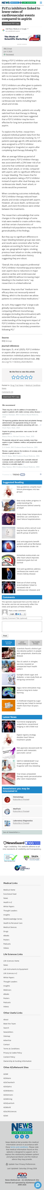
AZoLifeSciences (9, 1111)
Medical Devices (10, 927)
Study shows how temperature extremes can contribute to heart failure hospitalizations (29, 516)
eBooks (6, 935)
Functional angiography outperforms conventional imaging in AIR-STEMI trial (27, 724)
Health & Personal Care (12, 923)
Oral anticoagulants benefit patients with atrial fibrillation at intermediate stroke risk (29, 544)
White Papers (8, 906)
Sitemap (6, 1036)
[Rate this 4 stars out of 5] (26, 377)
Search (6, 1028)
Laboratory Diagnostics (23, 820)
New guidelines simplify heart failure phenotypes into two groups (29, 489)
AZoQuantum (8, 1103)
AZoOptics (7, 1086)
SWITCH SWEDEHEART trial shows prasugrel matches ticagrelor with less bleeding (28, 763)
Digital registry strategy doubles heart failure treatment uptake (26, 737)
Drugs (5, 931)
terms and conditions (19, 1147)
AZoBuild (7, 1107)
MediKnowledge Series (12, 919)
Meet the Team (9, 1024)
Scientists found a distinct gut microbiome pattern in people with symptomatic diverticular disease (29, 652)
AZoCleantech (9, 1082)
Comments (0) (7, 392)
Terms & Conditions (11, 1048)
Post (5, 635)
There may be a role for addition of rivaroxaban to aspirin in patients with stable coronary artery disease (21, 411)
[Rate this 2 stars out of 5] (18, 377)
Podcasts (7, 944)
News (5, 898)
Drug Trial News (17, 385)
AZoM (5, 1074)
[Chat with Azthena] (38, 1185)
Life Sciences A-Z (10, 973)
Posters (6, 940)
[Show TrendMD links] (41, 474)
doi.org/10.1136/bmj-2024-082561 (17, 362)
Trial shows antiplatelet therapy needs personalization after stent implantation (29, 776)
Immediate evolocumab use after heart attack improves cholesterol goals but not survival (28, 559)
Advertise (7, 1040)
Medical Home (9, 890)
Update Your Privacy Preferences (21, 1164)
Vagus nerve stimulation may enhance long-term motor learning (28, 690)
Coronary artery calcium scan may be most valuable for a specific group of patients (29, 530)
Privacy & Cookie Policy (12, 1053)
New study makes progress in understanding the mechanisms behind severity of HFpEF (29, 504)
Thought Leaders (10, 910)
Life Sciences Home (11, 961)
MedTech (17, 809)
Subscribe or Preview (21, 799)
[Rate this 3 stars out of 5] (22, 377)
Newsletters (8, 1032)
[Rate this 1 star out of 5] (13, 377)
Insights (6, 915)
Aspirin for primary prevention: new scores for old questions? (19, 433)
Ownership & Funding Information (17, 1061)
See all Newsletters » (11, 832)
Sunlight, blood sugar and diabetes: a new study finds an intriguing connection (29, 677)
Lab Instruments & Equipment (15, 969)
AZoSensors (8, 1095)
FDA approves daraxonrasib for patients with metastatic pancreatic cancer (29, 750)
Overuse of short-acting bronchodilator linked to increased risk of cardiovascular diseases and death (28, 587)
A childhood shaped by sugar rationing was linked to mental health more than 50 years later (29, 704)
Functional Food (9, 894)
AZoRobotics (8, 1091)
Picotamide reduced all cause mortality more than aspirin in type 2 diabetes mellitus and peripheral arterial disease (22, 442)
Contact (6, 1044)
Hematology (18, 797)
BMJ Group (8, 48)
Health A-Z (7, 902)
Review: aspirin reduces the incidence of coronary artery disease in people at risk (22, 452)
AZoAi (5, 1115)
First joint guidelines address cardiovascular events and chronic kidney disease (29, 571)
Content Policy (9, 1057)
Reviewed (10, 54)
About (5, 1019)
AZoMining (7, 1099)
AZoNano (7, 1078)
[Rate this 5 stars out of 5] (30, 377)
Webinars (7, 990)
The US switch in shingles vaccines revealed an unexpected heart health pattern (27, 665)
